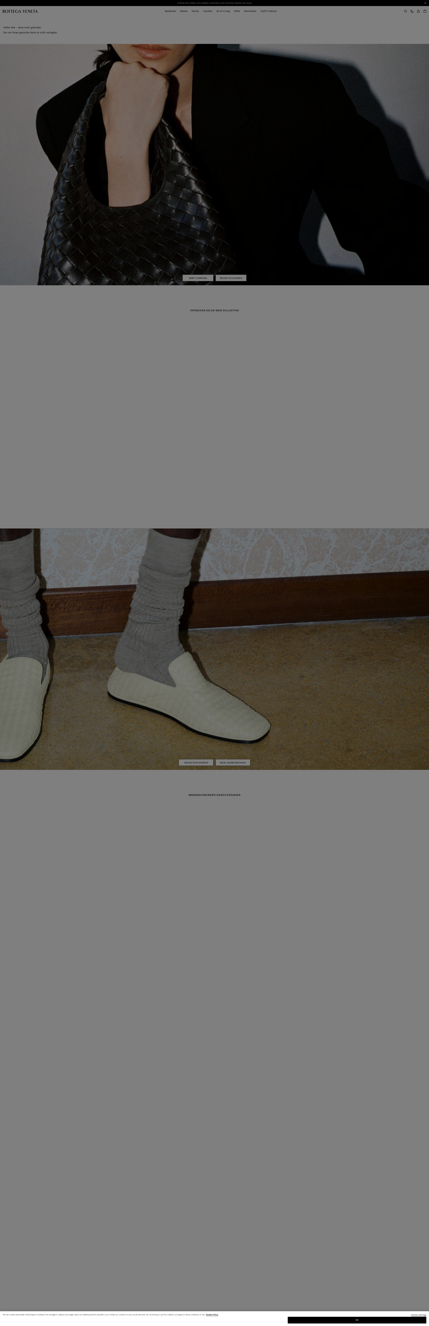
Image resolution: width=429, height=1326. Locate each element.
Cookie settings (418, 1315)
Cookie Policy (212, 1315)
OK (357, 1319)
